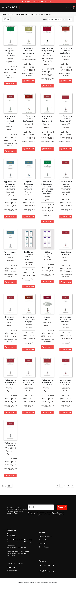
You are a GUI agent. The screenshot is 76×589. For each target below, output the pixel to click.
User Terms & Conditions (15, 563)
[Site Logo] (12, 7)
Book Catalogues (44, 547)
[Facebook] (40, 565)
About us (42, 533)
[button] (3, 7)
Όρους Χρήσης (57, 513)
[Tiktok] (53, 565)
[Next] (72, 485)
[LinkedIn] (49, 565)
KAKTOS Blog (43, 540)
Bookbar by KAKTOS (45, 536)
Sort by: (45, 19)
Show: (65, 19)
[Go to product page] (10, 36)
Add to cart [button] (11, 83)
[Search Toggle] (67, 7)
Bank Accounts (12, 571)
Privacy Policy (11, 567)
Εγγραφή (62, 507)
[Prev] (57, 485)
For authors (43, 543)
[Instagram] (44, 565)
